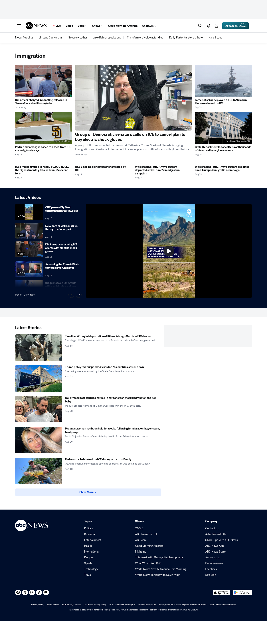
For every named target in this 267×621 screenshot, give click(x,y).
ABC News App (214, 545)
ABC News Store (215, 551)
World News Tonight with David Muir (157, 574)
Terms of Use (53, 605)
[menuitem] (24, 37)
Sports (88, 563)
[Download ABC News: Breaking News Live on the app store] (221, 592)
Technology (91, 569)
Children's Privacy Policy (95, 605)
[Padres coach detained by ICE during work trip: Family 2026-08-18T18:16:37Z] (38, 471)
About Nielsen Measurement (222, 605)
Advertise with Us (215, 534)
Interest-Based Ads (147, 605)
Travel (87, 574)
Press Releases (214, 563)
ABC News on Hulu (146, 534)
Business (89, 534)
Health (88, 545)
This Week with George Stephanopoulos (159, 557)
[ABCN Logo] (36, 25)
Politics (88, 528)
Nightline (140, 551)
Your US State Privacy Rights (122, 605)
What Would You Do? (148, 563)
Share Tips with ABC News (221, 540)
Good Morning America (149, 545)
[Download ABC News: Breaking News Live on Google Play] (242, 592)
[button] (19, 25)
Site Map (210, 574)
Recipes (89, 557)
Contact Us (212, 528)
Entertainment (92, 540)
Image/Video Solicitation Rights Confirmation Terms (183, 605)
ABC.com (141, 540)
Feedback (211, 569)
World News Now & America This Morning (160, 569)
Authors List (212, 557)
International (91, 551)
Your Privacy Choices (71, 605)
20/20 (139, 528)
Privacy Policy (37, 605)
